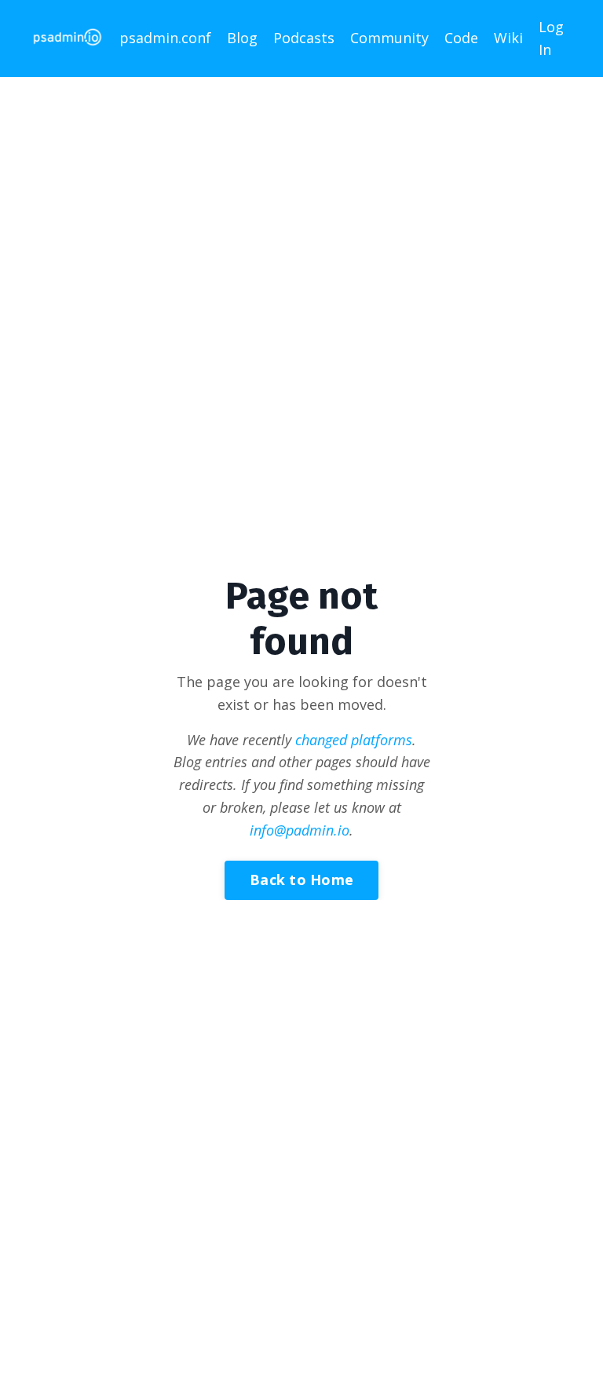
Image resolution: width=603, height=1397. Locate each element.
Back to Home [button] (301, 879)
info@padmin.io (299, 830)
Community (389, 37)
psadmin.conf (165, 37)
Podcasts (303, 37)
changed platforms (353, 739)
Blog (242, 37)
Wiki (508, 37)
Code (461, 37)
